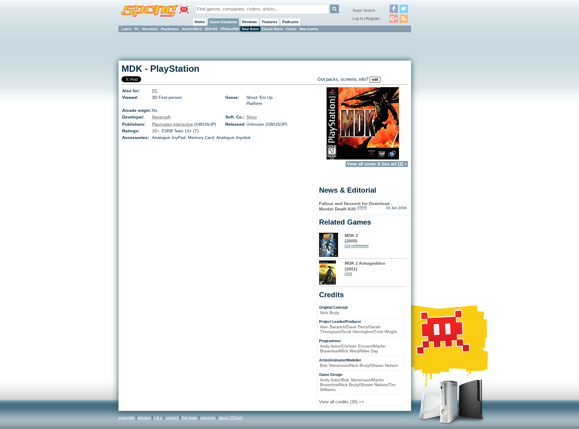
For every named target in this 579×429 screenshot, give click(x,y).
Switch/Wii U (192, 29)
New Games (308, 29)
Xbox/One (150, 29)
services (208, 417)
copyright (126, 417)
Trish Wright (385, 331)
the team (189, 417)
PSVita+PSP (229, 29)
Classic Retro (272, 29)
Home (200, 22)
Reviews (249, 22)
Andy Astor (330, 346)
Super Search (364, 10)
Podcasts (290, 22)
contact (172, 417)
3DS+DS (211, 29)
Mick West (349, 351)
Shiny (251, 117)
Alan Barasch (332, 326)
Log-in (358, 19)
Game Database (223, 22)
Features (269, 22)
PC (136, 29)
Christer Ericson (357, 346)
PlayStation (170, 29)
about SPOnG (231, 417)
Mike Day (369, 351)
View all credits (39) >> (341, 401)
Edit (375, 79)
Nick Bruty (329, 312)
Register (373, 19)
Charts (291, 29)
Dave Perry (357, 326)
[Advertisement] (438, 123)
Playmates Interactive (172, 124)
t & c (158, 417)
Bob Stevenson (334, 365)
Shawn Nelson (384, 365)
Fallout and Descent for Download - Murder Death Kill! (355, 206)
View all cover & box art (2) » (377, 164)
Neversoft (161, 117)
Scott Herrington (357, 331)
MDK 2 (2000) (356, 240)
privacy (144, 417)
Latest (126, 29)
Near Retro (250, 29)
